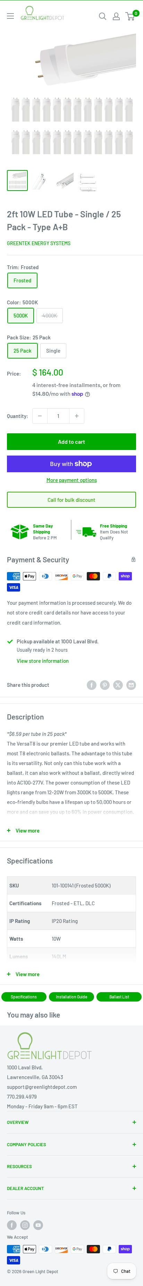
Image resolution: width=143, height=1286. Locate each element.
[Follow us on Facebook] (12, 1225)
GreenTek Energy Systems (38, 243)
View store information (43, 661)
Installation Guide (71, 996)
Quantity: (17, 416)
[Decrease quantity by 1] (40, 416)
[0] (130, 16)
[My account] (116, 16)
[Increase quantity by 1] (76, 416)
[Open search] (103, 16)
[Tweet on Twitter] (118, 685)
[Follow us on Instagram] (25, 1225)
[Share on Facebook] (91, 685)
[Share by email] (131, 685)
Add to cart (71, 441)
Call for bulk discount (71, 500)
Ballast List (119, 996)
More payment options (72, 480)
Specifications (24, 996)
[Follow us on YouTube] (38, 1225)
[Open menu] (10, 16)
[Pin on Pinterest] (105, 685)
